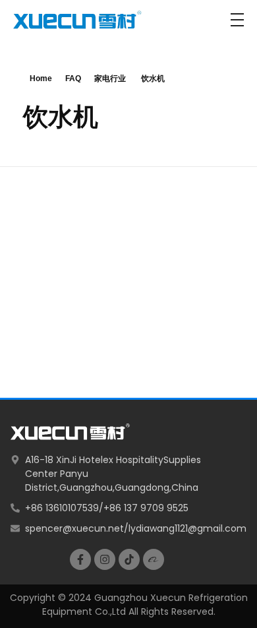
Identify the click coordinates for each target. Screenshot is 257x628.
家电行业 (110, 78)
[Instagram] (104, 559)
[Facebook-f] (80, 559)
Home (41, 78)
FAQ (73, 78)
